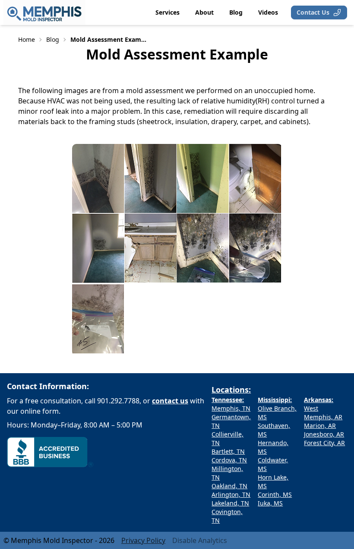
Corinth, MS (275, 494)
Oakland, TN (229, 486)
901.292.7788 (118, 401)
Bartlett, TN (228, 451)
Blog (52, 39)
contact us (170, 401)
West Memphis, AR (323, 412)
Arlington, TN (231, 494)
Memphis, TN (231, 408)
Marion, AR (320, 425)
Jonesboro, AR (324, 434)
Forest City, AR (324, 443)
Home (26, 39)
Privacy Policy (143, 540)
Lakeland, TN (230, 503)
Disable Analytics (199, 540)
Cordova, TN (229, 460)
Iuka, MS (270, 503)
